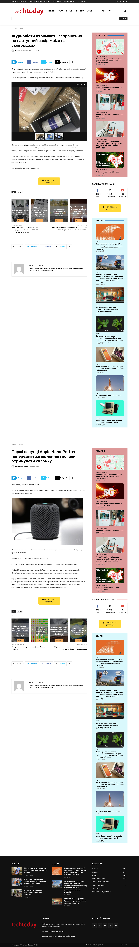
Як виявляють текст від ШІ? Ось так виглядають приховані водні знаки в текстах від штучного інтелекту (109, 247)
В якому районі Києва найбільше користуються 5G (109, 89)
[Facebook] (114, 1)
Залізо (20, 192)
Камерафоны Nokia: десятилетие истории (20, 211)
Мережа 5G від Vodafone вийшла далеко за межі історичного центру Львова (109, 61)
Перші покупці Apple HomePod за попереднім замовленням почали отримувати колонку (25, 230)
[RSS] (100, 925)
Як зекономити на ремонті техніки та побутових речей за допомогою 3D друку (35, 881)
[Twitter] (120, 1)
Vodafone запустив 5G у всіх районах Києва (107, 173)
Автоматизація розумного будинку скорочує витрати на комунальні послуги (108, 309)
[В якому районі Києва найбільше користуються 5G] (110, 75)
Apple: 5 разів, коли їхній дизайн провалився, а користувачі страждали (109, 422)
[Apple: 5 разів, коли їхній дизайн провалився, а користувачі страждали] (110, 408)
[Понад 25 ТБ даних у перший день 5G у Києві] (110, 102)
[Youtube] (126, 1)
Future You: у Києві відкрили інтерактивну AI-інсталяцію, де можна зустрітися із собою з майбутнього (109, 144)
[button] (124, 11)
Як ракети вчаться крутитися (108, 395)
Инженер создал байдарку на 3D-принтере (59, 211)
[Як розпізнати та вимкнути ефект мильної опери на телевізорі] (17, 893)
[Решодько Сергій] (13, 50)
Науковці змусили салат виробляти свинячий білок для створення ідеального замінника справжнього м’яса (109, 339)
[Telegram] (105, 925)
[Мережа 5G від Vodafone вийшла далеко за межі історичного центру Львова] (110, 47)
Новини (20, 28)
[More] (72, 62)
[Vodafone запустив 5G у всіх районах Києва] (110, 160)
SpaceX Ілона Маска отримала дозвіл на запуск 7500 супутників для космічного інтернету (78, 211)
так (97, 189)
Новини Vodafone (102, 56)
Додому (14, 28)
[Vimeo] (123, 1)
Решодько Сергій (21, 50)
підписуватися (122, 189)
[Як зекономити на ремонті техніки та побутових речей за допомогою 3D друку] (17, 882)
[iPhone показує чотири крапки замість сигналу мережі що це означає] (17, 871)
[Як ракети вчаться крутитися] (110, 383)
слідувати (110, 189)
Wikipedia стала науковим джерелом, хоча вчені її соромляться (40, 211)
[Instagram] (117, 1)
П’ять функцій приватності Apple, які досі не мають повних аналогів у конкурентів (110, 369)
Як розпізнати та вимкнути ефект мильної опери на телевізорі (33, 892)
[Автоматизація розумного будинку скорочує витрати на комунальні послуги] (110, 295)
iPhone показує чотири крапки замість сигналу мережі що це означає (35, 870)
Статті (98, 241)
